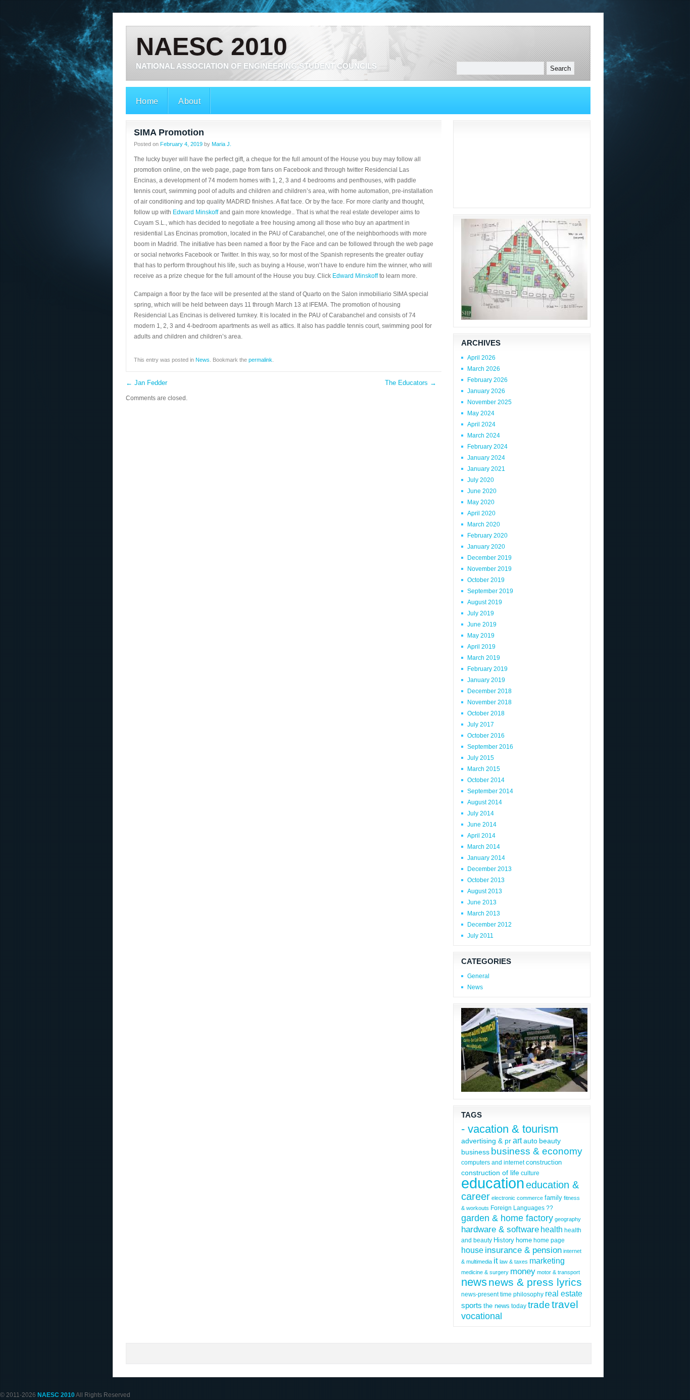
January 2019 (486, 680)
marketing (547, 1261)
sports (471, 1305)
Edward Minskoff (195, 212)
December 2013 (489, 869)
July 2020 (480, 480)
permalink (260, 360)
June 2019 (482, 624)
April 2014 (481, 835)
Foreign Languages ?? (521, 1207)
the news (496, 1306)
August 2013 (484, 891)
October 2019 (486, 580)
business (475, 1152)
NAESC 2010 (211, 46)
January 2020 (486, 546)
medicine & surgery (485, 1272)
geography (568, 1219)
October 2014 (486, 780)
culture (530, 1173)
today (518, 1305)
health (551, 1229)
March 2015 (483, 769)
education (492, 1183)
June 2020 (482, 491)
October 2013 (486, 880)
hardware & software (500, 1229)
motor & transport (558, 1272)
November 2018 (489, 702)
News (202, 360)
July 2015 (480, 757)
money (522, 1271)
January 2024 (486, 457)
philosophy (528, 1294)
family (553, 1197)
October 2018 (486, 713)
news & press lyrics (535, 1282)
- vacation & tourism (509, 1129)
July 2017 (480, 724)
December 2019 (489, 557)
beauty (550, 1141)
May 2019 (481, 635)
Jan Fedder (146, 383)
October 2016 (486, 735)
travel (565, 1304)
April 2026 (481, 357)
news (474, 1282)
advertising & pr (486, 1141)
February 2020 (487, 535)
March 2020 (483, 524)
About (189, 101)
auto (530, 1141)
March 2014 (483, 846)
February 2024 (487, 446)
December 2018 (489, 691)
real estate (563, 1293)
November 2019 (489, 568)
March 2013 (483, 913)
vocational (481, 1316)
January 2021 (486, 468)
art (517, 1140)
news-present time (486, 1294)
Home (147, 101)
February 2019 (487, 668)
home (524, 1240)
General (478, 976)
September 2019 (490, 591)
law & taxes (514, 1262)
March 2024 (483, 435)
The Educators (410, 383)
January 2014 (486, 857)
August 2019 (484, 602)
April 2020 (481, 513)
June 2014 (482, 824)
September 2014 (490, 791)
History (504, 1240)
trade (539, 1304)
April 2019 (481, 646)
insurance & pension (523, 1250)
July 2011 (480, 935)
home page (549, 1240)
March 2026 (483, 368)
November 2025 (489, 402)
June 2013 (482, 902)
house (472, 1250)
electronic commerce (517, 1198)
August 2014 (484, 802)
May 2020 (481, 502)
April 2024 (481, 424)
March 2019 (483, 657)
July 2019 (480, 613)
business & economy (536, 1151)
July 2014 (480, 813)
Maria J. (221, 144)
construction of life (490, 1173)
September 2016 (490, 746)
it (496, 1261)
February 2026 (487, 379)
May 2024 (481, 413)
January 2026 (486, 391)
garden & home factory (507, 1218)
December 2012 (489, 924)
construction (544, 1162)
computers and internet (492, 1162)
